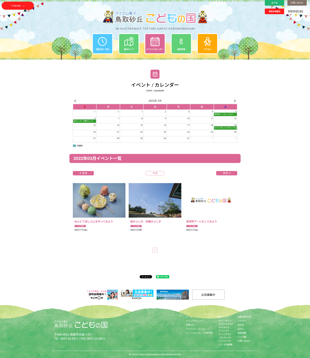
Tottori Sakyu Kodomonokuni (146, 354)
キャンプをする (225, 334)
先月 (84, 173)
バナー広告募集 (225, 344)
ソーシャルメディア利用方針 (199, 333)
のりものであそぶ (226, 324)
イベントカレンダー (195, 321)
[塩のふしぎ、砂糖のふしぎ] (155, 209)
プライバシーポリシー (196, 329)
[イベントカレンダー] (155, 43)
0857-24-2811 (69, 338)
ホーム (189, 317)
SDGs (240, 329)
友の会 (274, 3)
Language (16, 5)
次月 (225, 173)
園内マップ (223, 317)
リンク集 (242, 337)
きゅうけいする (225, 341)
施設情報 (242, 333)
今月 (155, 173)
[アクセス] (207, 43)
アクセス (242, 321)
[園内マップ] (129, 43)
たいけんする (224, 331)
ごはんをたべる (225, 338)
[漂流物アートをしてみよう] (211, 209)
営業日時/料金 (244, 317)
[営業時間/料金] (102, 43)
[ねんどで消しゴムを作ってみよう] (99, 209)
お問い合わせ (297, 3)
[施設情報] (181, 43)
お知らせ (190, 325)
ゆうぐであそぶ (225, 321)
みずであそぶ (224, 327)
